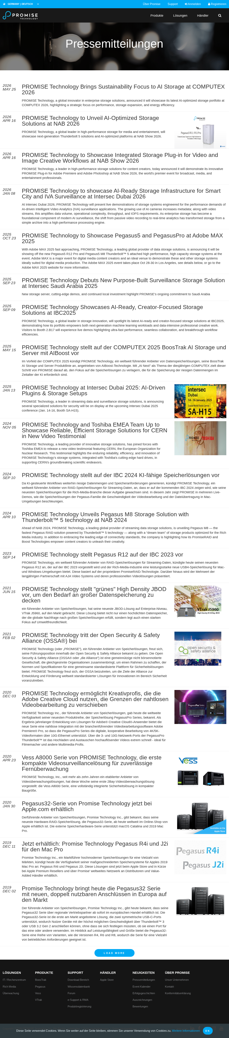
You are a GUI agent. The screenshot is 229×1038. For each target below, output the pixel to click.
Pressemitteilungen (144, 979)
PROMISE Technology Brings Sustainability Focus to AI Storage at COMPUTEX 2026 (123, 89)
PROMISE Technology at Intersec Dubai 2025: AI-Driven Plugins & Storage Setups (93, 390)
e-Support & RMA (78, 999)
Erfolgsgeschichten (144, 993)
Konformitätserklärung (178, 993)
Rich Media (9, 986)
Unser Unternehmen (177, 979)
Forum (71, 993)
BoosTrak (40, 979)
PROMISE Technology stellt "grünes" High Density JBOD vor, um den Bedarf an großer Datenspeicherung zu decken (94, 595)
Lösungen (180, 15)
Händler (202, 15)
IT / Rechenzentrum (14, 979)
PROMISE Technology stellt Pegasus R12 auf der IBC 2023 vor (102, 554)
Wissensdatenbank (79, 986)
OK (207, 1031)
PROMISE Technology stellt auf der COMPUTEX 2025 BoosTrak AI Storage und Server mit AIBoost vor (124, 350)
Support (173, 4)
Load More (114, 953)
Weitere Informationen (186, 1030)
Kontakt (169, 986)
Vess (38, 993)
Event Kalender (141, 986)
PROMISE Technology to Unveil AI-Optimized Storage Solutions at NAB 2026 (90, 121)
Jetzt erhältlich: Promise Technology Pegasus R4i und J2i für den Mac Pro (95, 846)
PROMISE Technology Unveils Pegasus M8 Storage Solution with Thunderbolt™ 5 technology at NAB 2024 (105, 517)
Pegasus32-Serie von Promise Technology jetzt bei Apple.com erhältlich (87, 806)
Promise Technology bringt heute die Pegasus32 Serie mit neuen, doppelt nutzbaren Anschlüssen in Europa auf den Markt (94, 894)
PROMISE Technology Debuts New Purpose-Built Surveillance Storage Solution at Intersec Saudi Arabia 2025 (123, 283)
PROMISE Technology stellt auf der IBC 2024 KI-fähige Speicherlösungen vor (121, 475)
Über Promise (151, 4)
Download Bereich (78, 979)
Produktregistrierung (79, 1006)
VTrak (38, 999)
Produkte (156, 15)
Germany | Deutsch (20, 4)
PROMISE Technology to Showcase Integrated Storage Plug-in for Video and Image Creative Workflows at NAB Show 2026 (120, 158)
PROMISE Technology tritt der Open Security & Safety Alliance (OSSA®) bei (91, 638)
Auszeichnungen (142, 999)
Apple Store (107, 979)
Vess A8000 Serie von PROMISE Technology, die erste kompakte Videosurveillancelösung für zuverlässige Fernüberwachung (92, 763)
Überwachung (11, 993)
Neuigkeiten (144, 972)
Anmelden (194, 4)
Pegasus (40, 986)
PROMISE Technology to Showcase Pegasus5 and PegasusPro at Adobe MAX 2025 (122, 238)
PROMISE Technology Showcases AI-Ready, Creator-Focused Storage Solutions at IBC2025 (112, 310)
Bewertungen (140, 1006)
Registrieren (218, 4)
